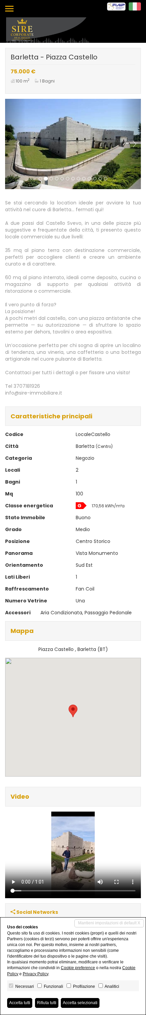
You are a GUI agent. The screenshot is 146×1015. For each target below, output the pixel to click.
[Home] (48, 29)
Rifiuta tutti (46, 1002)
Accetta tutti (19, 1002)
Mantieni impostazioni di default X (109, 923)
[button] (15, 144)
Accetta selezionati (80, 1002)
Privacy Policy (35, 974)
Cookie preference (78, 967)
